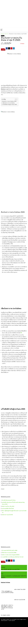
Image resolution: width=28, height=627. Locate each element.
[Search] (26, 30)
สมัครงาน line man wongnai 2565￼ (10, 555)
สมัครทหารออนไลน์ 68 (7, 514)
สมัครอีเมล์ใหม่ (7, 43)
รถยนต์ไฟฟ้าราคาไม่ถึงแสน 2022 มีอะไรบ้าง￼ (12, 557)
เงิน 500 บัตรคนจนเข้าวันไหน (8, 500)
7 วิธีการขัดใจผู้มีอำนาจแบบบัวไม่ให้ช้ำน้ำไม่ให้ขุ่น (7, 592)
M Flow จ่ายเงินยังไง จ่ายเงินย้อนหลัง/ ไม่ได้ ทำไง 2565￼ (14, 576)
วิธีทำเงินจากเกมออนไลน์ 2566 (9, 552)
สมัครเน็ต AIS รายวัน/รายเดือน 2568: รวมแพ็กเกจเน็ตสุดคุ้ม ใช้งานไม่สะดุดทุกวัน (7, 607)
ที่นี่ (21, 333)
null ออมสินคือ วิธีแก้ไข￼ (8, 508)
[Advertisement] (14, 14)
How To (6, 34)
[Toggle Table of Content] (15, 99)
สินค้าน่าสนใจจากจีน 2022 (8, 506)
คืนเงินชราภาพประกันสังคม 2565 (9, 101)
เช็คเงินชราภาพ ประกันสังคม (9, 103)
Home (2, 34)
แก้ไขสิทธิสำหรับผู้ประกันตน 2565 (10, 104)
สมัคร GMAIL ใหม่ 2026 (19, 589)
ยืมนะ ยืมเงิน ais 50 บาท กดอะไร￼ (10, 569)
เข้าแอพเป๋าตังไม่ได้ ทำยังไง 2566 (9, 550)
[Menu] (1, 30)
